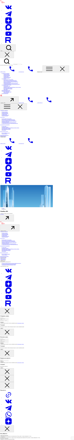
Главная (3, 208)
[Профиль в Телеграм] (8, 157)
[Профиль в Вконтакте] (8, 10)
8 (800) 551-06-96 (2, 258)
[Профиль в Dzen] (8, 23)
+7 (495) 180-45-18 (3, 259)
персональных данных (20, 323)
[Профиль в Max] (8, 170)
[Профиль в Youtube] (8, 36)
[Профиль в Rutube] (8, 43)
